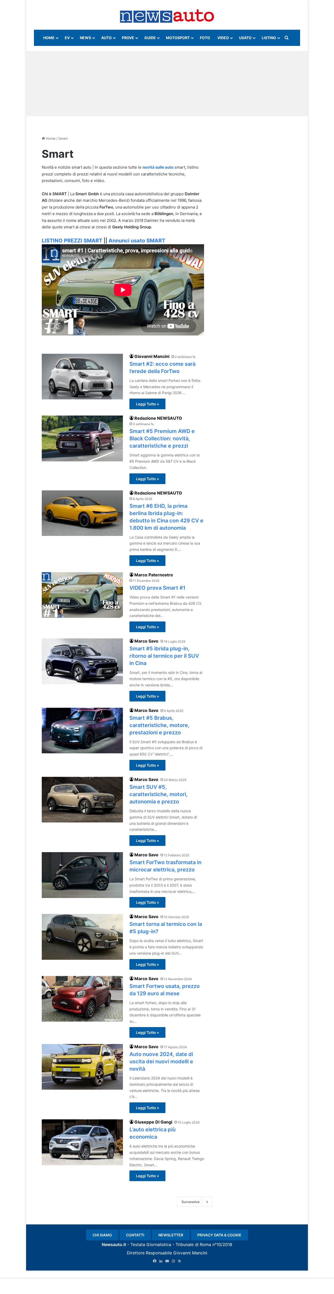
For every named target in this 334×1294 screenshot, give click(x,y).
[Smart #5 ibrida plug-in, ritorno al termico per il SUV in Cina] (82, 661)
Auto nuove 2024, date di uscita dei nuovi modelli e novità (161, 1061)
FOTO (205, 37)
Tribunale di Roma (193, 1244)
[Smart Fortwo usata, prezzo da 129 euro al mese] (82, 999)
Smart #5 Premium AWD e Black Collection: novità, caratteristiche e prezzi (162, 438)
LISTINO (269, 37)
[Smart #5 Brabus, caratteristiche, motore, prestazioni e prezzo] (82, 730)
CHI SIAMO (102, 1235)
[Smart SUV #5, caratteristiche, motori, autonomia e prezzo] (82, 799)
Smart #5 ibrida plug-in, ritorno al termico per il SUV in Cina (164, 655)
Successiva (190, 1202)
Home (50, 138)
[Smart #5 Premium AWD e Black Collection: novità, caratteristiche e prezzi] (82, 438)
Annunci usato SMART (137, 240)
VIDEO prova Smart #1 (157, 588)
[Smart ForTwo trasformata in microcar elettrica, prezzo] (82, 875)
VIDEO (223, 37)
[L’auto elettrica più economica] (82, 1142)
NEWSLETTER (170, 1235)
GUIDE (150, 37)
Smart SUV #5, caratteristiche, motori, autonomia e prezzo (158, 794)
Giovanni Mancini (151, 356)
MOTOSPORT (178, 37)
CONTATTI (135, 1235)
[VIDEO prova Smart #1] (82, 595)
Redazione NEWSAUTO (158, 418)
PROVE (128, 37)
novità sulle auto (158, 167)
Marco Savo (146, 641)
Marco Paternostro (153, 574)
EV (67, 37)
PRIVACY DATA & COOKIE (219, 1235)
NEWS (85, 37)
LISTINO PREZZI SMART (72, 240)
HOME (49, 37)
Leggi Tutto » (147, 404)
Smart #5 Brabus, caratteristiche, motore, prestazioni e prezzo (159, 725)
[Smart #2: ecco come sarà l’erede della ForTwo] (82, 376)
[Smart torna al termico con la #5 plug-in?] (82, 937)
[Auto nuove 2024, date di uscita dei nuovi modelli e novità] (82, 1067)
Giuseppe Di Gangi (153, 1122)
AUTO (106, 37)
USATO (245, 37)
